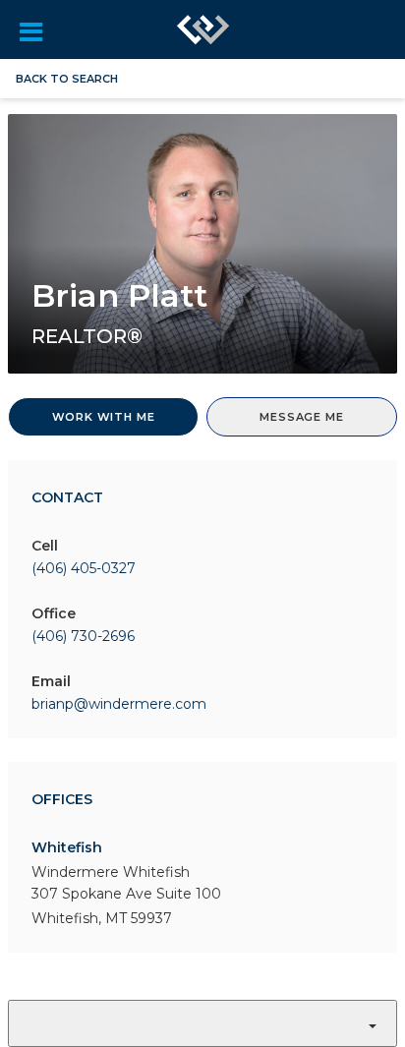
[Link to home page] (203, 29)
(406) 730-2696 (83, 636)
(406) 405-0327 (83, 568)
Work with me (103, 417)
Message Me (301, 417)
